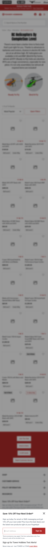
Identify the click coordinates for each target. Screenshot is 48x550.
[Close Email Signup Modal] (44, 513)
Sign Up (39, 531)
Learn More (33, 546)
